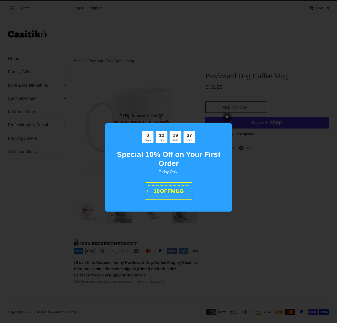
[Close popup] (227, 117)
